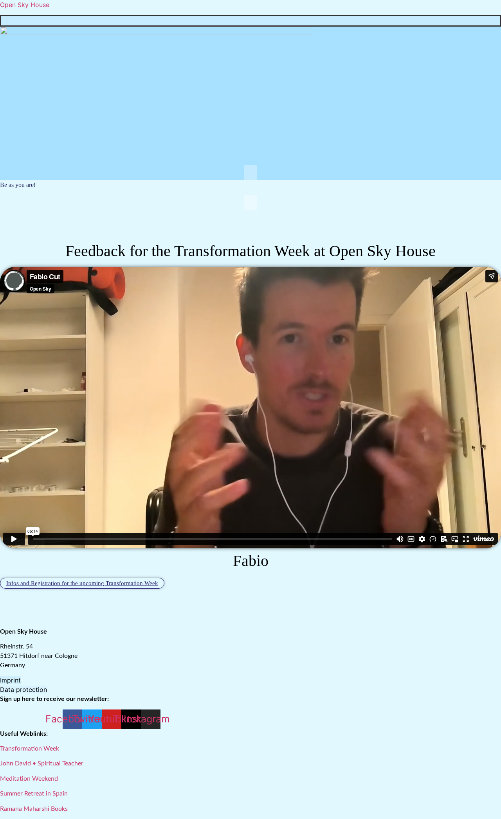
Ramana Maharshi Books (34, 809)
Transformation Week (29, 748)
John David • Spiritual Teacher (41, 763)
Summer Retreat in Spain (34, 793)
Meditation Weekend (29, 779)
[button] (250, 172)
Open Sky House (24, 5)
